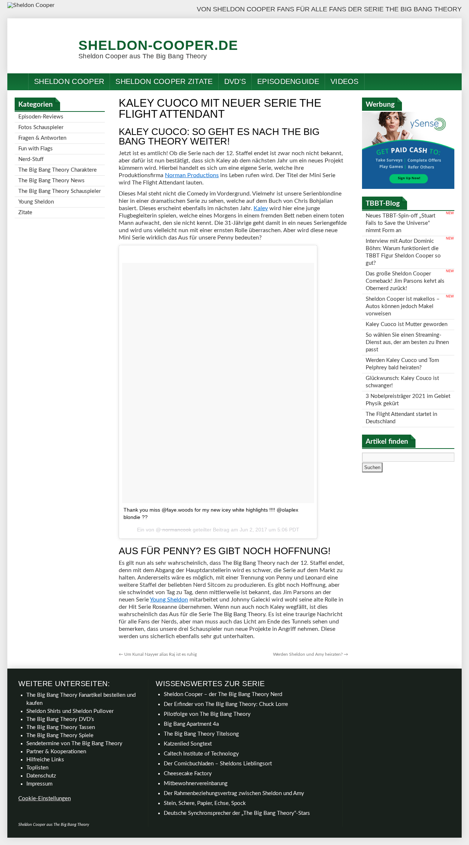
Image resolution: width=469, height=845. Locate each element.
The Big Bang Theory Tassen (60, 727)
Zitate (25, 212)
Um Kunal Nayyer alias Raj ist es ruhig (158, 654)
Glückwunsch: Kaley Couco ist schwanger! (402, 382)
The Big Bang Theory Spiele (59, 735)
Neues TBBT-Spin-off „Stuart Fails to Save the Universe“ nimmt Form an (400, 223)
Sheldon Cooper (69, 81)
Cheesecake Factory (188, 773)
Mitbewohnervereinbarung (196, 783)
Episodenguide (288, 81)
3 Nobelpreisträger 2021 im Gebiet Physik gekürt (408, 400)
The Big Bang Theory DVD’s (60, 719)
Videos (344, 81)
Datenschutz (41, 776)
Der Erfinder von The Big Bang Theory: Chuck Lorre (226, 704)
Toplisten (37, 768)
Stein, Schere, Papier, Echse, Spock (205, 803)
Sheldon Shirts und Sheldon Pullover (70, 711)
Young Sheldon (169, 600)
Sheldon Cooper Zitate (164, 81)
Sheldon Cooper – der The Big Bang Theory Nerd (223, 694)
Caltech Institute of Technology (201, 754)
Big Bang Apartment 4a (191, 724)
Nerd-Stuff (31, 159)
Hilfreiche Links (45, 759)
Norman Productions (192, 175)
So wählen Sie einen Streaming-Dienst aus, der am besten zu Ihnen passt (407, 342)
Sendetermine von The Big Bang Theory (74, 743)
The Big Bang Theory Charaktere (57, 170)
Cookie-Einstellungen (44, 798)
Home (18, 81)
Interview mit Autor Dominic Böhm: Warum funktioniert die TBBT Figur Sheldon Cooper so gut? (403, 252)
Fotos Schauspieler (40, 127)
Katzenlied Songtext (188, 744)
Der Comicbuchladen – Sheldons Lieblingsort (218, 764)
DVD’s (235, 81)
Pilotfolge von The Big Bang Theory (207, 714)
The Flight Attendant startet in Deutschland (401, 417)
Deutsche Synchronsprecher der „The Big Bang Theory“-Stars (237, 813)
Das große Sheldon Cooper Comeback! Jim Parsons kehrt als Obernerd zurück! (405, 281)
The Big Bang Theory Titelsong (201, 734)
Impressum (39, 784)
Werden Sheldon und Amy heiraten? (310, 654)
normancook (176, 530)
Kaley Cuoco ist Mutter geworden (406, 324)
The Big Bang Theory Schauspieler (59, 191)
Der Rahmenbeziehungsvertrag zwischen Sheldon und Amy (234, 793)
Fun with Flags (35, 148)
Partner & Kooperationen (56, 751)
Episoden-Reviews (40, 117)
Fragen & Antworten (42, 138)
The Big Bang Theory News (51, 180)
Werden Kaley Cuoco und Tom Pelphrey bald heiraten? (402, 364)
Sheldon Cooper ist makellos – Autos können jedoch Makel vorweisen (403, 306)
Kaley (261, 208)
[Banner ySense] (408, 187)
